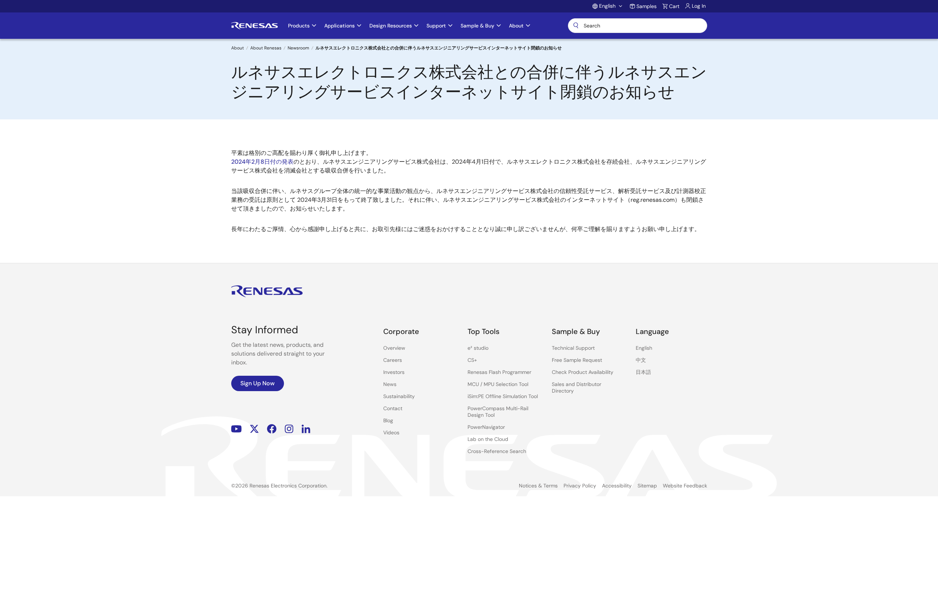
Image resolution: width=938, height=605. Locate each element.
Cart (674, 6)
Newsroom (298, 48)
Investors (394, 372)
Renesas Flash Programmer (499, 372)
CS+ (472, 360)
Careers (392, 360)
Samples (646, 6)
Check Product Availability (582, 372)
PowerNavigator (486, 427)
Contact (392, 408)
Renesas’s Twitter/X (254, 429)
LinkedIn (306, 429)
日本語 (643, 372)
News (389, 384)
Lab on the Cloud (488, 439)
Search (637, 25)
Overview (394, 348)
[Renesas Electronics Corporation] (254, 25)
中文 (641, 360)
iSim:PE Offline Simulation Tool (503, 396)
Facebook (272, 429)
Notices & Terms (538, 485)
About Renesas (265, 48)
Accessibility (617, 485)
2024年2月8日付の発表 (262, 162)
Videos (391, 432)
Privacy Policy (580, 485)
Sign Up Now (257, 383)
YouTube (236, 429)
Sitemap (647, 485)
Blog (388, 420)
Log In (699, 6)
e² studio (478, 348)
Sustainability (399, 396)
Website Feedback (685, 485)
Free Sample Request (577, 360)
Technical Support (573, 348)
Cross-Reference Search (497, 451)
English (644, 348)
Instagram (289, 429)
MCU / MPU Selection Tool (498, 384)
